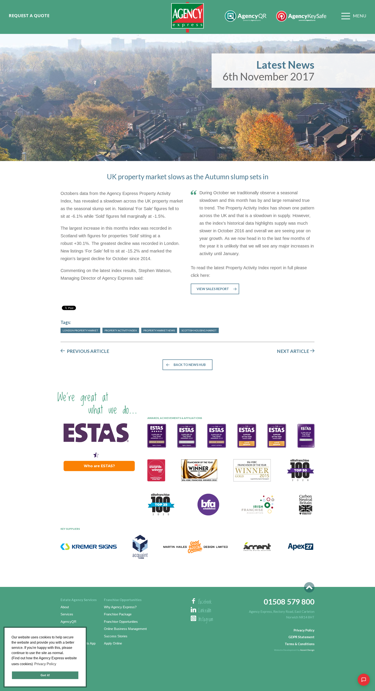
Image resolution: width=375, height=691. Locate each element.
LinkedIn (204, 610)
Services (67, 614)
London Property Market (80, 330)
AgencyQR (68, 621)
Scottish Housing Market (199, 330)
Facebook (205, 602)
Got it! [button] (45, 675)
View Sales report (213, 289)
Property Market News (159, 330)
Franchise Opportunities (121, 621)
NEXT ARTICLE (293, 351)
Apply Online (113, 643)
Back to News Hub (190, 365)
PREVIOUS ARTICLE (88, 351)
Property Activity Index (121, 330)
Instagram (205, 619)
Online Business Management (125, 629)
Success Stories (115, 636)
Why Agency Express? (120, 607)
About (65, 607)
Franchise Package (118, 614)
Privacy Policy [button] (45, 664)
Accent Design (307, 650)
